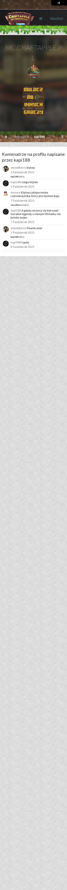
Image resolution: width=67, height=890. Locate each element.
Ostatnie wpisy (27, 29)
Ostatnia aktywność (51, 29)
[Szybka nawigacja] (62, 136)
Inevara (15, 192)
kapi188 (14, 176)
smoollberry (18, 167)
